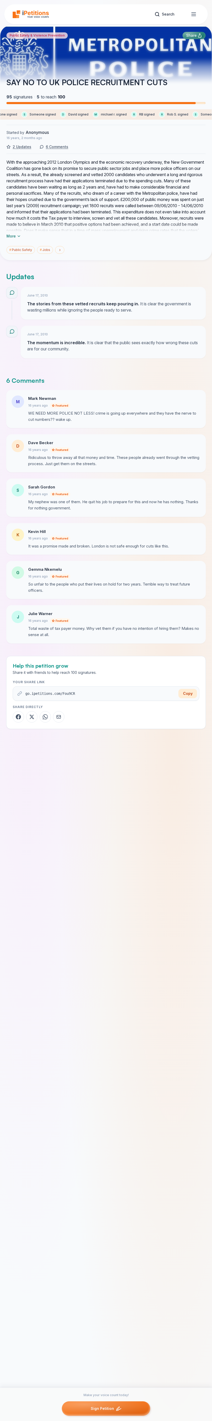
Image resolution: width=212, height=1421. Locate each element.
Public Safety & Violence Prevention (37, 35)
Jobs (45, 250)
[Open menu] (193, 14)
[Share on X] (31, 717)
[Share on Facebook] (18, 717)
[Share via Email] (58, 717)
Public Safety (20, 250)
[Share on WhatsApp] (45, 717)
